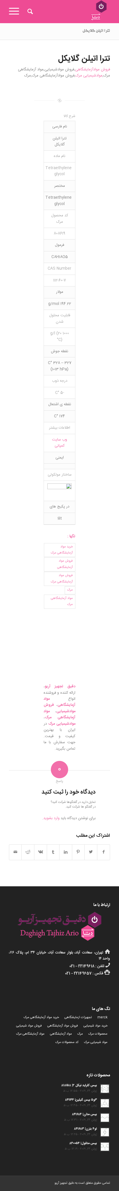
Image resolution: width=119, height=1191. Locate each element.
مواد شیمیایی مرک (95, 1042)
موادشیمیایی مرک (89, 75)
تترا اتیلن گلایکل (96, 31)
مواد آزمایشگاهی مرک (62, 601)
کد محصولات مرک (67, 1042)
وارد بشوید (51, 818)
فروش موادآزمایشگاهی (92, 69)
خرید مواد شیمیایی (95, 1026)
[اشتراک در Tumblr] (53, 852)
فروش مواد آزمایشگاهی (65, 564)
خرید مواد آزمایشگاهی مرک (62, 550)
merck (102, 1017)
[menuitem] (29, 11)
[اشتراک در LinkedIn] (66, 852)
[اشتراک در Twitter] (91, 852)
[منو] (16, 11)
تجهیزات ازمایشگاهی (78, 1017)
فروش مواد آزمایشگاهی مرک (62, 578)
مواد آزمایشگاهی (61, 1034)
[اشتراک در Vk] (40, 852)
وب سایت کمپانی (59, 442)
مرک (70, 590)
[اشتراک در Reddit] (28, 852)
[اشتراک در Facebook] (103, 852)
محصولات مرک (97, 1034)
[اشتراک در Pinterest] (78, 852)
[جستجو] (29, 11)
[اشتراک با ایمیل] (15, 852)
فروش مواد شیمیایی (29, 1026)
